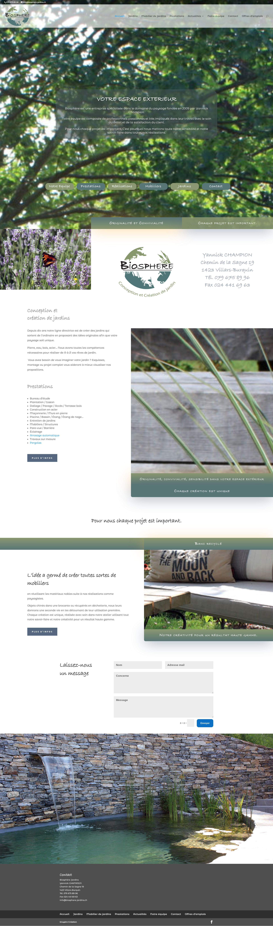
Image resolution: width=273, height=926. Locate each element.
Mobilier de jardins (153, 16)
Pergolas (35, 442)
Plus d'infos (42, 457)
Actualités (194, 16)
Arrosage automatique (44, 435)
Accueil (120, 16)
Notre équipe (216, 16)
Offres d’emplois (252, 16)
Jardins (133, 16)
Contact (233, 16)
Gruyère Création (68, 922)
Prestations (177, 16)
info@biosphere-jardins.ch (73, 900)
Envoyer (205, 723)
